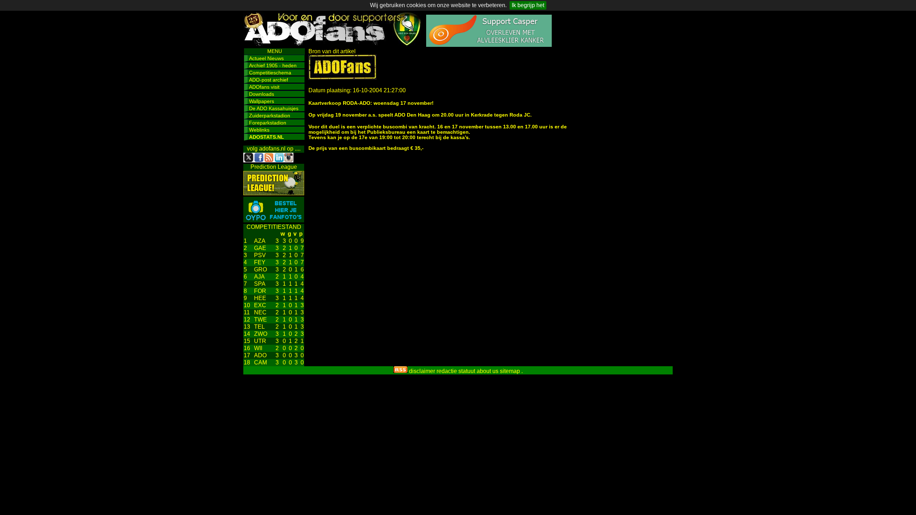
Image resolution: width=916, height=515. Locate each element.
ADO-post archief (268, 80)
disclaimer (422, 371)
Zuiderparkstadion (269, 115)
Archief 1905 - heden (273, 65)
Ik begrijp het (528, 5)
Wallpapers (261, 101)
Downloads (261, 94)
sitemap (510, 371)
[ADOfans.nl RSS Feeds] (400, 371)
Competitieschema (270, 72)
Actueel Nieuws (266, 58)
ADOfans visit (264, 87)
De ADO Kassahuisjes (273, 108)
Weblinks (259, 130)
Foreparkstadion (267, 123)
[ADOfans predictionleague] (273, 193)
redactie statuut (456, 371)
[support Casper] (489, 45)
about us (487, 371)
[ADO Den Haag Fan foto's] (273, 220)
